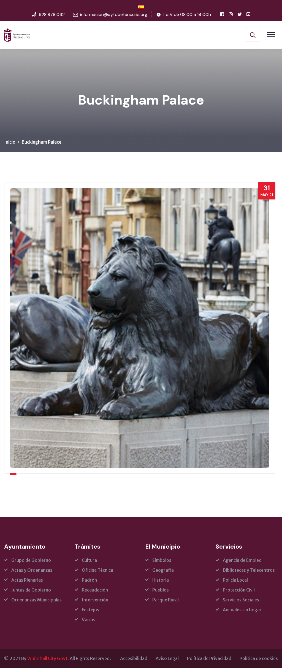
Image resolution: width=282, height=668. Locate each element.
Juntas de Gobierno (31, 590)
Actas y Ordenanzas (31, 570)
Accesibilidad (133, 658)
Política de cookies (259, 658)
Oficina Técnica (97, 570)
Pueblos (160, 590)
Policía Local (235, 580)
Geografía (163, 570)
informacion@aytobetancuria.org (113, 14)
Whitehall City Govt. (48, 658)
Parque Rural (165, 600)
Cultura (89, 560)
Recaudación (95, 590)
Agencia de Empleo (242, 560)
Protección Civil (239, 590)
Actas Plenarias (27, 580)
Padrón (89, 580)
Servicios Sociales (241, 600)
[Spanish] (141, 7)
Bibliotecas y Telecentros (249, 570)
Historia (160, 580)
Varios (88, 619)
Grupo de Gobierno (31, 560)
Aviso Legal (167, 658)
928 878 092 (52, 14)
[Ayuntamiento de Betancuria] (17, 34)
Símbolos (161, 560)
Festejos (90, 609)
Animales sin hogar (242, 609)
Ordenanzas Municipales (36, 600)
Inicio (9, 142)
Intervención (95, 600)
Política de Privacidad (209, 658)
